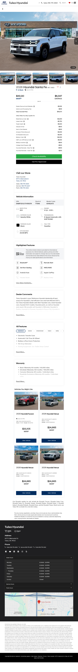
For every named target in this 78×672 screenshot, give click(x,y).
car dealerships (60, 634)
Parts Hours (9, 588)
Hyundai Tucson (44, 501)
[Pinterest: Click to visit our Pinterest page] (18, 551)
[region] (39, 128)
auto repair (30, 650)
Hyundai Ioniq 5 (52, 503)
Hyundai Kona (33, 505)
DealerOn (18, 656)
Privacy (45, 656)
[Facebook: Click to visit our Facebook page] (6, 551)
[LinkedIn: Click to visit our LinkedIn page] (14, 551)
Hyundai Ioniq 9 (61, 630)
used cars (56, 637)
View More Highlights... (24, 283)
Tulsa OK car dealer (19, 507)
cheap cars (63, 640)
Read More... (20, 315)
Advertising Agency (25, 656)
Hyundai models (21, 501)
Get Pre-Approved (39, 162)
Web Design (34, 656)
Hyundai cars (37, 640)
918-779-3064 (24, 184)
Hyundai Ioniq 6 (26, 630)
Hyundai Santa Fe (18, 503)
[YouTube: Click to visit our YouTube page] (10, 551)
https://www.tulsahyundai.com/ (35, 625)
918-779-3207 (25, 186)
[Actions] (60, 87)
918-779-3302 (24, 188)
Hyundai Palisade (23, 505)
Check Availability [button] (39, 156)
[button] (39, 41)
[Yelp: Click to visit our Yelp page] (27, 551)
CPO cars (61, 637)
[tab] (20, 330)
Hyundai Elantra (41, 503)
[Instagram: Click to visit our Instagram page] (22, 551)
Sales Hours (9, 557)
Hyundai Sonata (30, 503)
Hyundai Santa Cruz (57, 501)
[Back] (2, 8)
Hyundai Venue (48, 505)
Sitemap (40, 656)
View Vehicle (26, 440)
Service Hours (10, 584)
